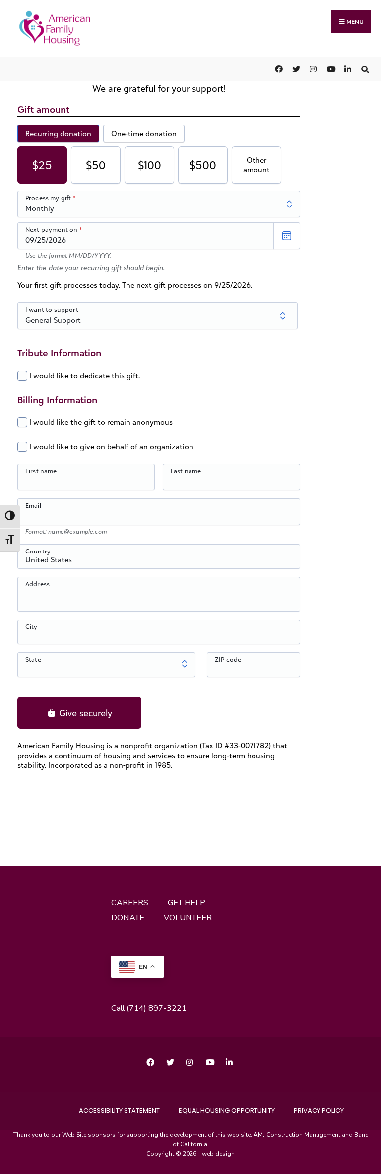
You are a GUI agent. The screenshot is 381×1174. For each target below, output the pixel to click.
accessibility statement (119, 1110)
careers (129, 903)
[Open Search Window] (365, 68)
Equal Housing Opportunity (227, 1110)
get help (186, 903)
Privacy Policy (319, 1110)
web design (218, 1154)
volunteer (188, 917)
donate (127, 917)
